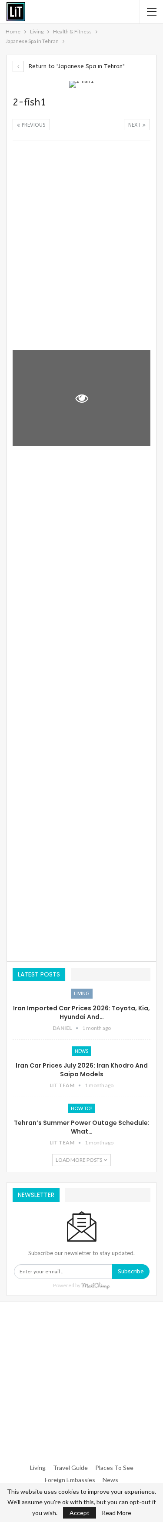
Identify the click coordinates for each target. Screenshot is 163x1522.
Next (135, 125)
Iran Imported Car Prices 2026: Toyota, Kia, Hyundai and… (81, 1012)
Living (82, 993)
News (81, 1051)
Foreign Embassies (70, 1479)
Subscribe (131, 1271)
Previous (33, 125)
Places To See (114, 1467)
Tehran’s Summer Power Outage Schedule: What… (82, 1127)
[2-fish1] (81, 195)
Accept (80, 1512)
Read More (116, 1513)
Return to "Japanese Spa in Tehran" (76, 66)
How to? (81, 1108)
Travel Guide (70, 1467)
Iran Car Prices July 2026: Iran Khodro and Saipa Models (82, 1069)
